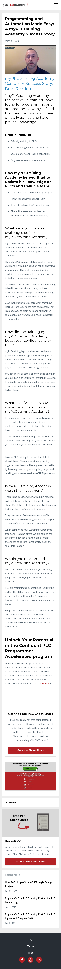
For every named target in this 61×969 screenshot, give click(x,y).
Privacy (30, 952)
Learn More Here (41, 683)
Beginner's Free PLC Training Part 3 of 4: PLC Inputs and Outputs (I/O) (30, 916)
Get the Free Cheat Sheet (30, 861)
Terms (30, 946)
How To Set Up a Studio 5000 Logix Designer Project (30, 884)
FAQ (30, 939)
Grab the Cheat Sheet (30, 750)
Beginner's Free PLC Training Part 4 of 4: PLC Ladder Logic (30, 900)
